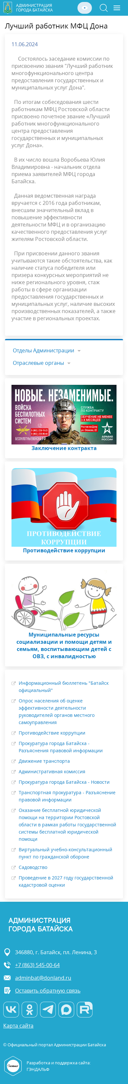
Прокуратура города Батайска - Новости (64, 782)
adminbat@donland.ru (43, 977)
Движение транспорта (44, 761)
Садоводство (33, 867)
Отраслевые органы (38, 362)
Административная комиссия (52, 771)
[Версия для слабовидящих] (84, 8)
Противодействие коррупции (52, 733)
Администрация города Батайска (34, 8)
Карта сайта (18, 1025)
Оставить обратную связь (47, 990)
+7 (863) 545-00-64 (37, 965)
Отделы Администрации (43, 350)
